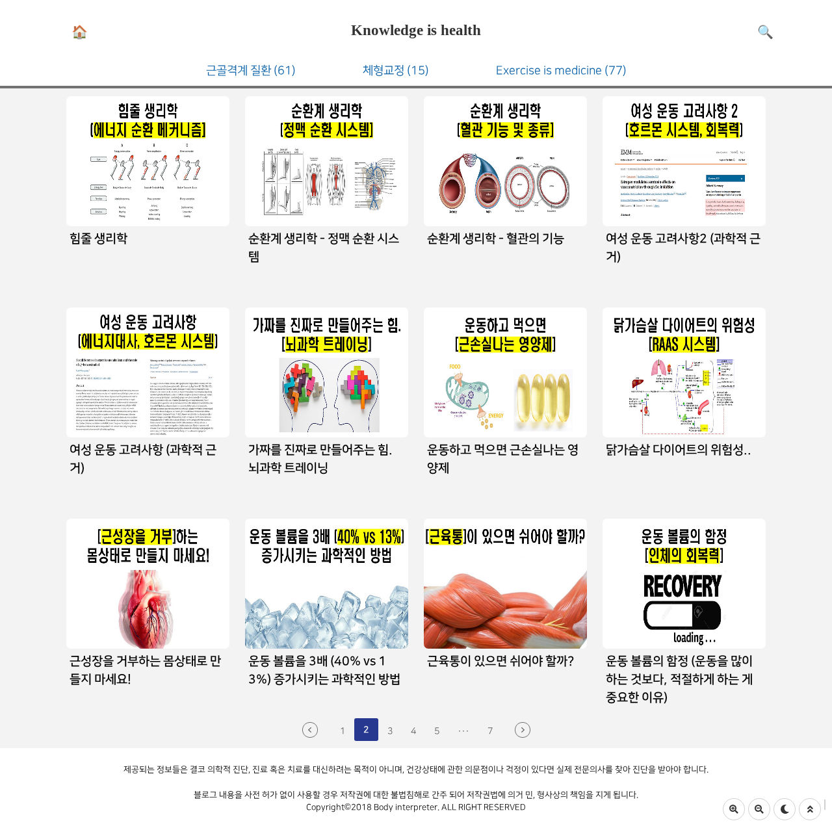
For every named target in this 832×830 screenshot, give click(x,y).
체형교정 (396, 70)
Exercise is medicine (561, 70)
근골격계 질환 (251, 70)
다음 (522, 730)
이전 (310, 730)
